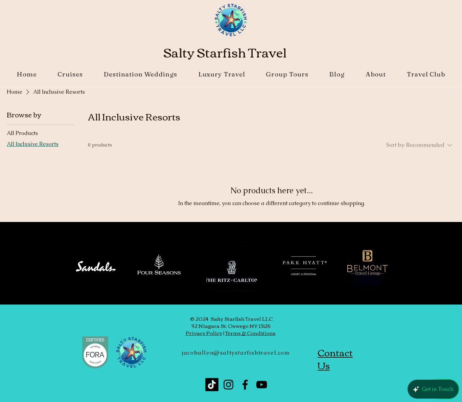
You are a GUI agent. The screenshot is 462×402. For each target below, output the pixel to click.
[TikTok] (211, 384)
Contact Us (335, 359)
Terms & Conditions (250, 332)
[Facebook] (245, 384)
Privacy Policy (204, 332)
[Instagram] (228, 384)
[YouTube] (261, 384)
